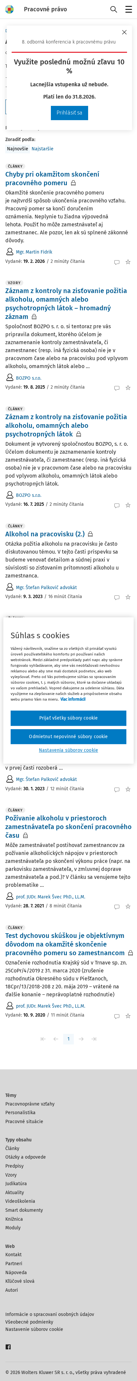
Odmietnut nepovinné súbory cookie (68, 736)
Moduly (13, 1228)
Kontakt (13, 1255)
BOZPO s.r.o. (28, 378)
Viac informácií (73, 699)
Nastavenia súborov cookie (68, 750)
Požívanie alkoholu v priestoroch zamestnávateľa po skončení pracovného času (68, 826)
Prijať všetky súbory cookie (68, 718)
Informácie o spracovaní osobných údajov (49, 1314)
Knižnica (14, 1219)
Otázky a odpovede (25, 1157)
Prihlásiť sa (69, 113)
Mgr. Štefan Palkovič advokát (46, 587)
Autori (11, 1290)
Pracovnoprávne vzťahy (30, 1104)
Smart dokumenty (24, 1210)
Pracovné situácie (24, 1121)
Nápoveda (16, 1272)
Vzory (11, 1175)
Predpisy (14, 1166)
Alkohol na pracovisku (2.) (44, 534)
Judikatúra (16, 1184)
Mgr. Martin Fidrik (34, 252)
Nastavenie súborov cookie (34, 1329)
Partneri (13, 1263)
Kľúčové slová (20, 1281)
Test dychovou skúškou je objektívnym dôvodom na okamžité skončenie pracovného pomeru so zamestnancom (65, 944)
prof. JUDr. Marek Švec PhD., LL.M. (50, 897)
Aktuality (14, 1192)
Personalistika (20, 1112)
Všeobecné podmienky (29, 1322)
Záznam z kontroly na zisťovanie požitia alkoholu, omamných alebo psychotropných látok (66, 425)
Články (12, 1148)
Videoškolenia (20, 1201)
